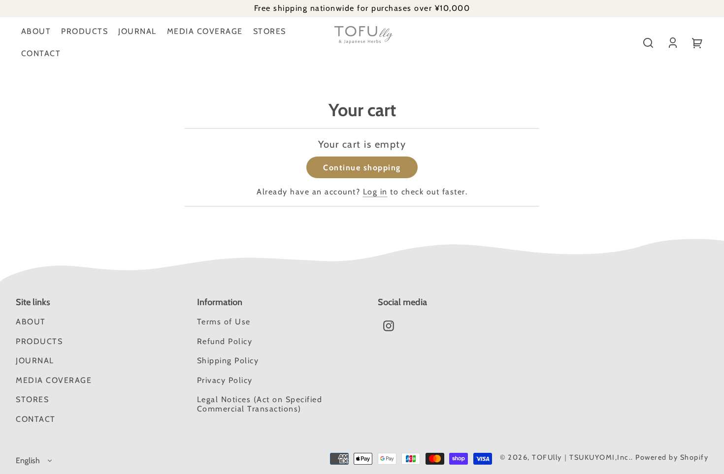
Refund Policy (225, 341)
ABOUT (36, 31)
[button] (648, 43)
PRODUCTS (84, 31)
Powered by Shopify (671, 457)
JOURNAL (137, 31)
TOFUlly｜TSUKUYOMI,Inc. (581, 457)
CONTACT (41, 53)
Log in (375, 191)
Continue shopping (362, 167)
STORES (269, 31)
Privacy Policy (225, 380)
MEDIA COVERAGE (205, 31)
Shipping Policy (228, 360)
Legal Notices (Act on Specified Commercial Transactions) (260, 404)
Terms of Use (224, 321)
